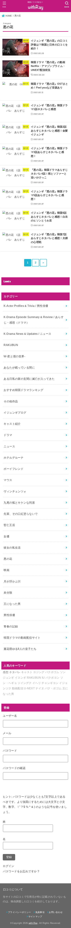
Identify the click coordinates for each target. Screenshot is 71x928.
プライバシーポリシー (19, 912)
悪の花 (8, 558)
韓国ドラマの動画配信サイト (22, 637)
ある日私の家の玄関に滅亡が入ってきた (29, 378)
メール (7, 733)
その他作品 (11, 401)
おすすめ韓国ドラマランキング (23, 389)
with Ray (33, 923)
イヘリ (36, 683)
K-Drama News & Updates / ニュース (27, 333)
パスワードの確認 (14, 768)
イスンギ (20, 677)
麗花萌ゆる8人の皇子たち (20, 648)
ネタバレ (14, 672)
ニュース (9, 446)
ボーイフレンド (13, 468)
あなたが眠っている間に (19, 367)
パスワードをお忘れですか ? (21, 871)
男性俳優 (9, 615)
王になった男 (12, 603)
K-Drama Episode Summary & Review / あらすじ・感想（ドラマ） (34, 319)
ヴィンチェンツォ (15, 491)
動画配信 (17, 688)
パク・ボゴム (53, 688)
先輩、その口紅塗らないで (21, 513)
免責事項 (39, 912)
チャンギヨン (50, 683)
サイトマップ (35, 916)
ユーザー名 (10, 715)
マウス (8, 480)
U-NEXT (29, 688)
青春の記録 (11, 626)
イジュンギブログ (15, 412)
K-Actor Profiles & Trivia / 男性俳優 (26, 305)
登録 (9, 857)
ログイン (8, 865)
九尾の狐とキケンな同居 (19, 502)
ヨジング (38, 672)
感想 (5, 672)
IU (43, 677)
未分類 (8, 592)
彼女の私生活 (12, 547)
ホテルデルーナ (13, 457)
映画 (6, 570)
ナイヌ (40, 688)
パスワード (10, 750)
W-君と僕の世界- (14, 356)
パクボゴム (52, 672)
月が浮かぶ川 (12, 581)
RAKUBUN (11, 344)
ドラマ (8, 434)
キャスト (26, 672)
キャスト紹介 (12, 423)
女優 (6, 536)
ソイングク (25, 683)
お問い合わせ (56, 912)
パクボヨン (52, 677)
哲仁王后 (9, 525)
